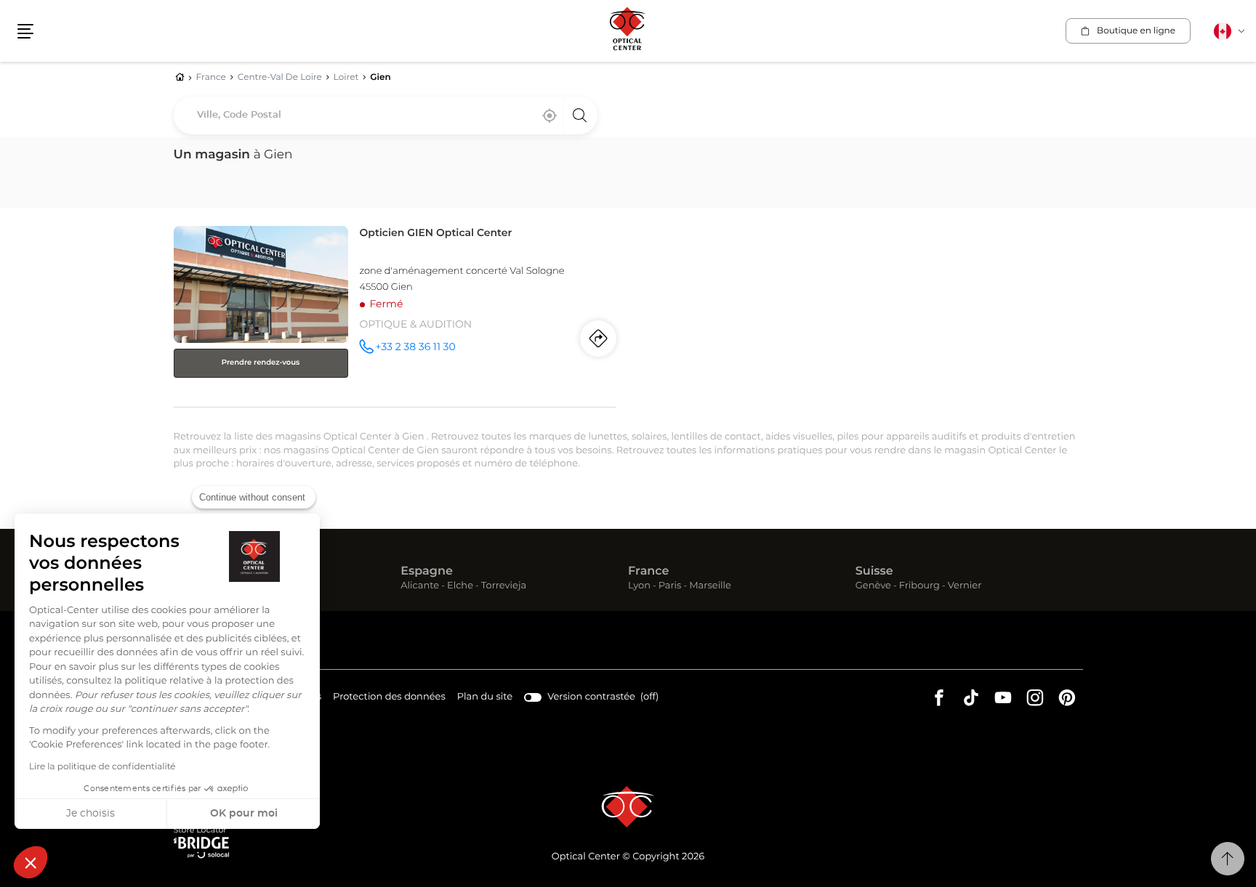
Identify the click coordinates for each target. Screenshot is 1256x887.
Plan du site (484, 697)
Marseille (710, 586)
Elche (460, 586)
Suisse (874, 572)
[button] (30, 862)
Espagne (426, 572)
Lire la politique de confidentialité (102, 767)
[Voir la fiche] (395, 313)
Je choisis (90, 814)
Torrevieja (503, 586)
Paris (670, 586)
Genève (873, 586)
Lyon (639, 586)
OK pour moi (244, 814)
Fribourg (919, 586)
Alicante (419, 586)
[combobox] (385, 115)
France (648, 572)
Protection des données (389, 699)
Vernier (965, 586)
